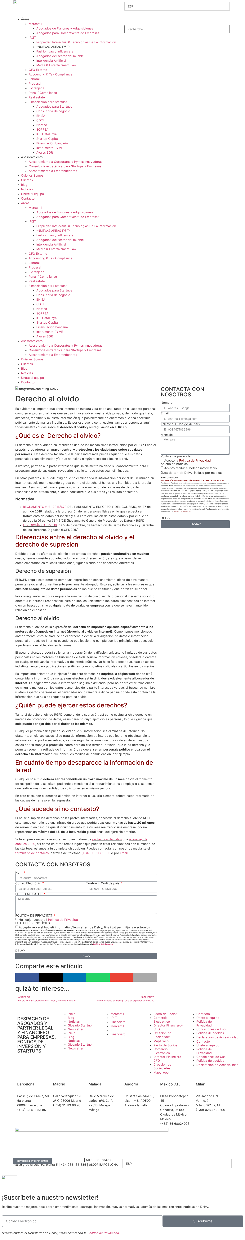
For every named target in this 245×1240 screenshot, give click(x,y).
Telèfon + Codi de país (103, 883)
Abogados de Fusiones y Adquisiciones (64, 28)
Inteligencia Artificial (51, 60)
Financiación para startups (48, 102)
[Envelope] (161, 15)
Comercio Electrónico (162, 1019)
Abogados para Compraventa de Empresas (67, 33)
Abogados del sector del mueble (60, 56)
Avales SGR (44, 152)
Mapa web (161, 1041)
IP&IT (32, 37)
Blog (24, 185)
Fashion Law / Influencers (54, 51)
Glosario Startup (80, 1025)
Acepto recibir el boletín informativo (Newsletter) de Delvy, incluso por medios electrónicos (191, 472)
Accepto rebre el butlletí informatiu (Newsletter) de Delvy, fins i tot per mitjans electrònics (84, 927)
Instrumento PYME (49, 148)
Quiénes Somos (32, 175)
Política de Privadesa (103, 944)
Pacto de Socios (165, 1014)
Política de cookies (210, 1033)
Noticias (27, 189)
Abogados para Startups (54, 106)
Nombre (166, 402)
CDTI (40, 120)
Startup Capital (47, 139)
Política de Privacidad (195, 460)
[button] (27, 977)
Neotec (41, 125)
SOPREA (42, 129)
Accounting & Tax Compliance (50, 74)
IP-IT (114, 1018)
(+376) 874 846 (135, 1112)
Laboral (34, 79)
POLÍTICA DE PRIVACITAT (34, 915)
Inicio (71, 1014)
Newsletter (75, 1029)
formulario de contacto (32, 853)
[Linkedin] (150, 15)
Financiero (118, 1022)
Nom (19, 872)
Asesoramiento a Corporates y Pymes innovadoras (65, 162)
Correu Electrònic (28, 883)
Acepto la (187, 460)
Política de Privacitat (63, 920)
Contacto (28, 198)
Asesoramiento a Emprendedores (53, 171)
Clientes (27, 180)
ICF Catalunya (46, 134)
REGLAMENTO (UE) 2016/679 (44, 507)
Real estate (37, 97)
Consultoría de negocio (53, 111)
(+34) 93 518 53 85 (96, 853)
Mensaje (167, 434)
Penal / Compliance (43, 93)
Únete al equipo (32, 194)
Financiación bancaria (52, 143)
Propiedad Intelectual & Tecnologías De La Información (76, 42)
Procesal (35, 83)
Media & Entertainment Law (56, 65)
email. (124, 853)
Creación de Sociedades (162, 1035)
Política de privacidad (176, 456)
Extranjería (36, 88)
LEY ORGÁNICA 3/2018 (40, 525)
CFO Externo (38, 70)
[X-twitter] (129, 15)
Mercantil (35, 24)
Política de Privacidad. (103, 1233)
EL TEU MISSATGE (29, 893)
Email (165, 413)
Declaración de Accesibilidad (217, 1037)
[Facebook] (140, 15)
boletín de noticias (174, 463)
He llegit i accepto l (48, 920)
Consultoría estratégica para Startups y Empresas (65, 166)
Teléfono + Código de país (180, 424)
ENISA (40, 116)
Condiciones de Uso (211, 1029)
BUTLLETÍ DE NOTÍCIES (32, 923)
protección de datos (107, 839)
